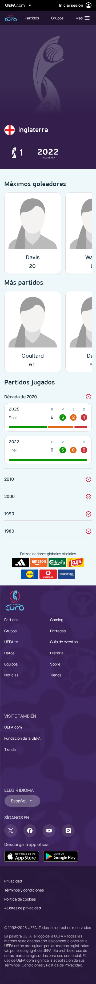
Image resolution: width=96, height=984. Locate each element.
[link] (31, 18)
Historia (56, 652)
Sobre (55, 664)
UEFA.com (13, 727)
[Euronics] (66, 574)
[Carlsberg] (57, 562)
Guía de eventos (64, 641)
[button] (81, 18)
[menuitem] (33, 18)
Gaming (56, 619)
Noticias (11, 674)
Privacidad (13, 880)
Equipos (11, 664)
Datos (9, 652)
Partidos (11, 619)
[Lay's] (75, 562)
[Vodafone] (48, 574)
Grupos (10, 630)
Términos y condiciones (24, 890)
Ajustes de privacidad (22, 907)
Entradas (58, 630)
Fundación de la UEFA (22, 738)
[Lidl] (29, 574)
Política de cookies (20, 899)
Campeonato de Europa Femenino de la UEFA (10, 18)
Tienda (56, 674)
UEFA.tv (11, 641)
